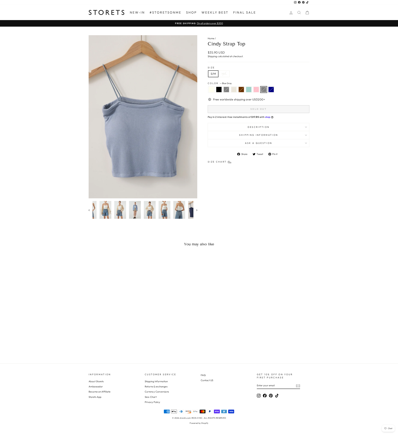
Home (211, 38)
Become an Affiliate (100, 391)
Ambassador (96, 386)
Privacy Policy (152, 402)
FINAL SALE (244, 12)
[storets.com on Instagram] (259, 395)
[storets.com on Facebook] (265, 395)
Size (211, 67)
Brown (241, 89)
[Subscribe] (298, 385)
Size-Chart (151, 396)
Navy (271, 89)
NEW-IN (137, 12)
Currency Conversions (157, 391)
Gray (226, 89)
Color (220, 83)
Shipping (212, 56)
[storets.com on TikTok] (277, 395)
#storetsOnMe (165, 12)
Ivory (211, 89)
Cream (234, 89)
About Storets (96, 381)
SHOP (191, 12)
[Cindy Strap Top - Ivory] (98, 344)
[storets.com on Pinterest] (271, 395)
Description (259, 127)
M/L (224, 74)
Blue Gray (264, 89)
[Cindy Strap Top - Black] (102, 344)
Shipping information (258, 135)
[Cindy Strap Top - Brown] (114, 344)
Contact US (207, 380)
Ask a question (258, 143)
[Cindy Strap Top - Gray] (106, 344)
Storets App (95, 396)
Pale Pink (256, 89)
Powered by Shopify (199, 423)
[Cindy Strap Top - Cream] (110, 344)
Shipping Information (156, 381)
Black (219, 89)
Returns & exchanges (156, 386)
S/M (213, 74)
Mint (249, 89)
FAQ (203, 375)
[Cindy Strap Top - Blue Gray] (127, 344)
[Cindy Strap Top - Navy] (131, 344)
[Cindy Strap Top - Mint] (119, 344)
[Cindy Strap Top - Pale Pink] (123, 344)
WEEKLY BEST (215, 12)
